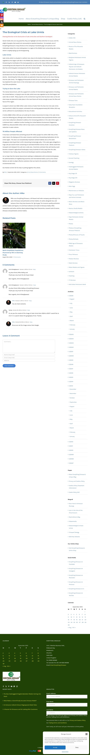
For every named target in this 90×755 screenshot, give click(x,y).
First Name (49, 701)
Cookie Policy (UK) (74, 492)
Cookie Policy (65, 751)
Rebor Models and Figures (76, 267)
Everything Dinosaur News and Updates (77, 130)
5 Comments (42, 172)
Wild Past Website (74, 536)
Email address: (51, 693)
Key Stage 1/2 (73, 173)
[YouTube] (11, 686)
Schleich (71, 271)
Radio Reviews (73, 263)
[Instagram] (2, 18)
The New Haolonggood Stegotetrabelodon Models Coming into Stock (22, 695)
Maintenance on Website (76, 190)
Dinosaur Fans (73, 100)
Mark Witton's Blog (74, 517)
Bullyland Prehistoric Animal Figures (77, 59)
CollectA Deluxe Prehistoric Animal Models (77, 75)
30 (69, 625)
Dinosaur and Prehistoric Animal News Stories (76, 95)
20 (80, 619)
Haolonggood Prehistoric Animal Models (76, 168)
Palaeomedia (73, 521)
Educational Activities (75, 111)
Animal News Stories (32, 172)
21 (82, 619)
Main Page (72, 186)
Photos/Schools (73, 239)
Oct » (74, 627)
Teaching (71, 276)
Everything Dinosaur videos (77, 149)
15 (85, 617)
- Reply (34, 269)
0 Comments (17, 257)
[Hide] (0, 29)
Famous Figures (73, 154)
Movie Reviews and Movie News (76, 203)
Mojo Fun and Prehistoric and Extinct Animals (76, 196)
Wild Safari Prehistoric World (77, 284)
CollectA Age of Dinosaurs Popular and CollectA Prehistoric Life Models (76, 66)
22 (85, 619)
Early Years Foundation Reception (75, 106)
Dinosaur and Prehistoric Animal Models (76, 88)
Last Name (49, 710)
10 (71, 617)
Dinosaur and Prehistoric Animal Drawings (76, 81)
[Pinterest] (2, 15)
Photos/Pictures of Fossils (77, 235)
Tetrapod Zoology (74, 532)
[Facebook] (2, 11)
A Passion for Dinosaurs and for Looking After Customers (21, 709)
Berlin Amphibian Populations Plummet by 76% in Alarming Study (13, 253)
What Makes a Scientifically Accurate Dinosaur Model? (20, 700)
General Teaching (74, 158)
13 (79, 617)
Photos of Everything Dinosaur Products (75, 229)
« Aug (69, 627)
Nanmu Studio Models (75, 208)
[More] (2, 25)
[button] (86, 734)
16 (68, 619)
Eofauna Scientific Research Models (77, 117)
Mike (5, 172)
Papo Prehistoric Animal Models (76, 218)
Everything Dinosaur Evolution (75, 124)
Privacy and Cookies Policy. (78, 720)
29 (85, 622)
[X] (2, 22)
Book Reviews (73, 53)
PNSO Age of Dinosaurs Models (76, 245)
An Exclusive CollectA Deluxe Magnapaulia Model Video (20, 705)
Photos (71, 223)
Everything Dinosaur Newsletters (75, 137)
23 (69, 622)
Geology (71, 162)
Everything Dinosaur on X (76, 589)
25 (74, 622)
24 (71, 622)
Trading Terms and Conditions (58, 723)
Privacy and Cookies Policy (77, 481)
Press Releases (73, 254)
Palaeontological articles (76, 212)
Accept (55, 747)
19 (76, 619)
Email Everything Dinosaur (58, 665)
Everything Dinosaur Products (75, 144)
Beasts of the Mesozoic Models (76, 48)
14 (82, 617)
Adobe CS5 (72, 38)
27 (79, 622)
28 (82, 622)
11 (73, 617)
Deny (76, 747)
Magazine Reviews (74, 182)
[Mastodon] (14, 686)
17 (71, 619)
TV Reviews (72, 280)
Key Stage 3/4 (73, 178)
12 (76, 617)
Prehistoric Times (74, 250)
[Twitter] (6, 686)
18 (74, 619)
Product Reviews (74, 258)
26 (77, 622)
